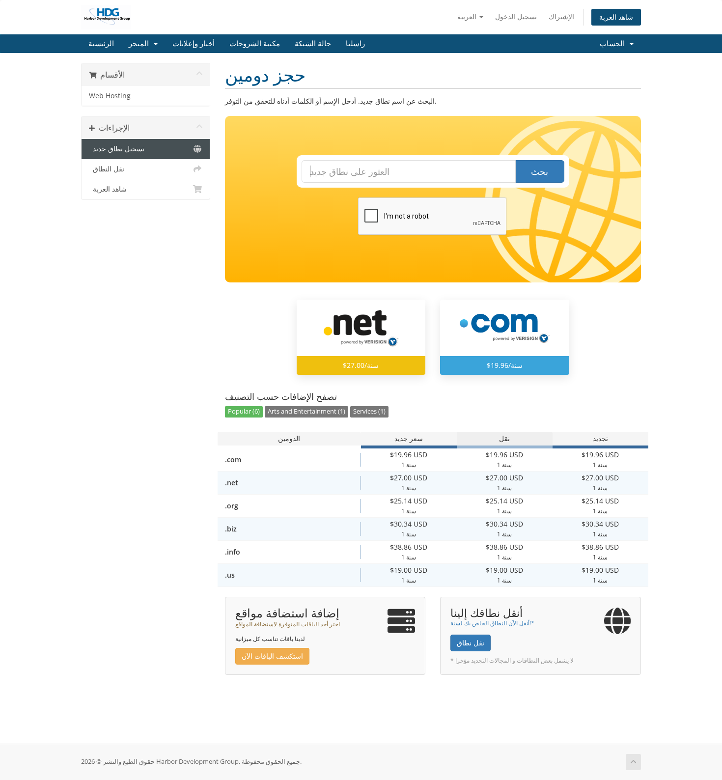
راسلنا (355, 43)
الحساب (614, 43)
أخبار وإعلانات (193, 43)
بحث (539, 171)
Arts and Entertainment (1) (306, 411)
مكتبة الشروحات (254, 43)
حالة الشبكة (313, 43)
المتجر (141, 43)
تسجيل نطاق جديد (116, 148)
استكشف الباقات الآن (272, 656)
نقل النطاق (106, 169)
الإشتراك (561, 16)
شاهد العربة (616, 17)
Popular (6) (244, 411)
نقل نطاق (470, 642)
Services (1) (369, 411)
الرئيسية (101, 43)
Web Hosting (110, 95)
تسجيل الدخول (516, 16)
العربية (467, 16)
